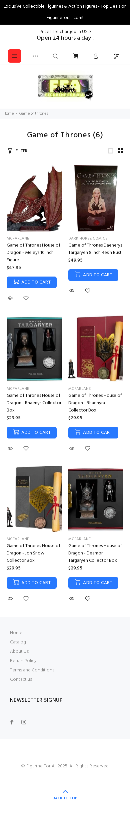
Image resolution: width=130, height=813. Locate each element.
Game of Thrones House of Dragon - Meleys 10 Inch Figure (33, 253)
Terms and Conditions (32, 670)
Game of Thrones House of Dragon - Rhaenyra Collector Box (95, 403)
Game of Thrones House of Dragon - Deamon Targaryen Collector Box (95, 553)
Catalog (18, 642)
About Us (19, 651)
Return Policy (23, 661)
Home (8, 113)
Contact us (21, 679)
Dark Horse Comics (88, 238)
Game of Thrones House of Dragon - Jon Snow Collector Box (33, 553)
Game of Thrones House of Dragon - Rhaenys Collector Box (34, 403)
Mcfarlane (18, 238)
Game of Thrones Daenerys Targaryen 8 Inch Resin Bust (95, 249)
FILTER (21, 151)
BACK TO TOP (65, 798)
